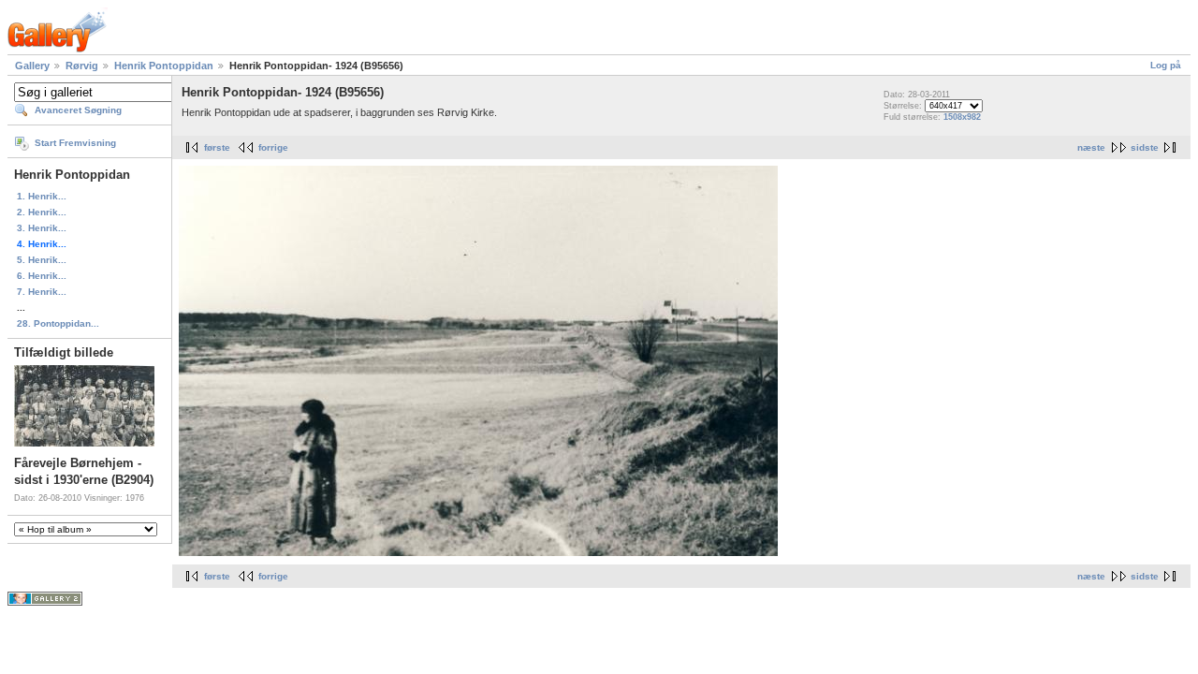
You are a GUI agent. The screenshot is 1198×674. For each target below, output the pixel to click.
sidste (1145, 147)
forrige (273, 147)
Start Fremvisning (75, 143)
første (217, 147)
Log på (1165, 65)
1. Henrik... (41, 196)
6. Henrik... (41, 276)
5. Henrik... (41, 260)
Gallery (32, 65)
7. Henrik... (41, 291)
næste (1091, 147)
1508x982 (962, 117)
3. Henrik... (41, 228)
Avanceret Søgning (78, 110)
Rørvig (82, 65)
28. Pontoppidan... (58, 323)
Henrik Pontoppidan (163, 65)
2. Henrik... (41, 212)
